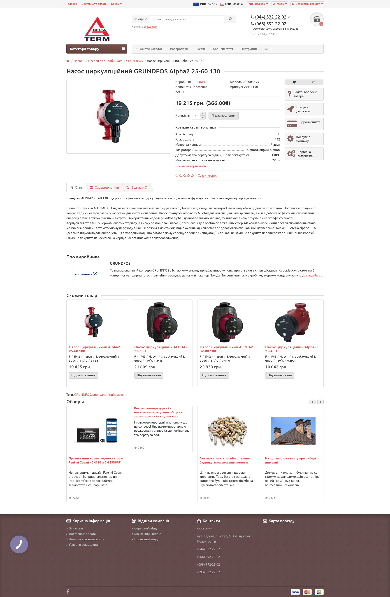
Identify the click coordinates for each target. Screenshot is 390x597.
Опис (79, 187)
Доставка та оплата (94, 4)
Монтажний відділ (147, 533)
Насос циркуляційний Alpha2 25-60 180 (94, 348)
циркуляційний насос (108, 394)
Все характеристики (190, 166)
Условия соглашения (84, 544)
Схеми (200, 49)
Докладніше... (312, 275)
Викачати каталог (148, 49)
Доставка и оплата (82, 533)
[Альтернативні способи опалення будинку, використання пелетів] (228, 430)
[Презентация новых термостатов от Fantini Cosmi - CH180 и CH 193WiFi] (97, 430)
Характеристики (107, 187)
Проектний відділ (147, 539)
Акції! (269, 49)
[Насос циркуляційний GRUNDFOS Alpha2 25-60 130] (118, 116)
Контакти (117, 4)
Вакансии (76, 528)
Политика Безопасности (86, 539)
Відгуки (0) (139, 187)
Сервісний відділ (146, 528)
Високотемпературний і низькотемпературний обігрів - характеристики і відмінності (158, 412)
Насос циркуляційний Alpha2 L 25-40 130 (292, 348)
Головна (72, 4)
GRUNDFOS (82, 394)
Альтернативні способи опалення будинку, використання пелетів (225, 460)
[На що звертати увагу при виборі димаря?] (293, 430)
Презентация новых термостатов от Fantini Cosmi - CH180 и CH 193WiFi (97, 460)
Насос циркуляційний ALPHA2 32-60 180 (161, 348)
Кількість (182, 115)
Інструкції (249, 49)
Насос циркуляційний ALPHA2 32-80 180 (226, 348)
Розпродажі (179, 49)
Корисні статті (223, 49)
